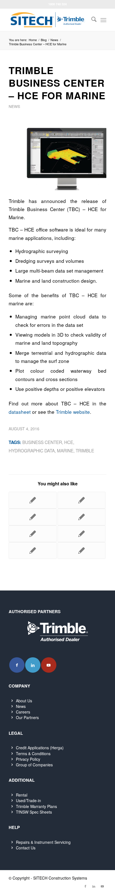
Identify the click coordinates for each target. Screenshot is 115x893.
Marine (65, 450)
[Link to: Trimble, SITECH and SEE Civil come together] (82, 550)
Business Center (42, 442)
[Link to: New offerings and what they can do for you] (82, 517)
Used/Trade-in (28, 800)
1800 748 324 (57, 4)
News (14, 106)
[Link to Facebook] (17, 665)
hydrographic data (32, 450)
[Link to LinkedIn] (32, 665)
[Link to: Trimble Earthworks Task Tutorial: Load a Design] (82, 533)
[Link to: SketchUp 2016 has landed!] (82, 500)
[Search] (91, 20)
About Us (24, 700)
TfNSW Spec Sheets (34, 812)
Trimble (85, 450)
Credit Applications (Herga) (40, 747)
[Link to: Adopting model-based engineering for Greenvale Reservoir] (33, 550)
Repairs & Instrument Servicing (43, 842)
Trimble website (73, 411)
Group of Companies (34, 764)
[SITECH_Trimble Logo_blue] (48, 20)
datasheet (20, 411)
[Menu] (103, 20)
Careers (23, 712)
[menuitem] (91, 20)
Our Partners (27, 717)
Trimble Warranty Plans (36, 806)
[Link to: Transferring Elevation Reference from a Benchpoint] (33, 533)
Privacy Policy (28, 759)
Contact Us (25, 848)
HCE (68, 442)
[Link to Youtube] (48, 665)
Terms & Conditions (33, 753)
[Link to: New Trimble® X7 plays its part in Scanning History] (33, 500)
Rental (21, 795)
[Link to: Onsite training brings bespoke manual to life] (33, 517)
